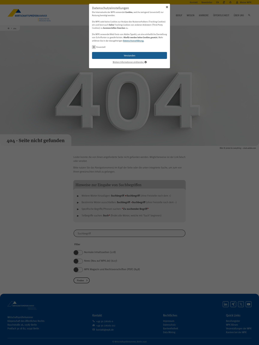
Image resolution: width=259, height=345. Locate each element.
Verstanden (129, 55)
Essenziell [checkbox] (101, 47)
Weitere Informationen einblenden (128, 62)
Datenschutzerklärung (133, 40)
